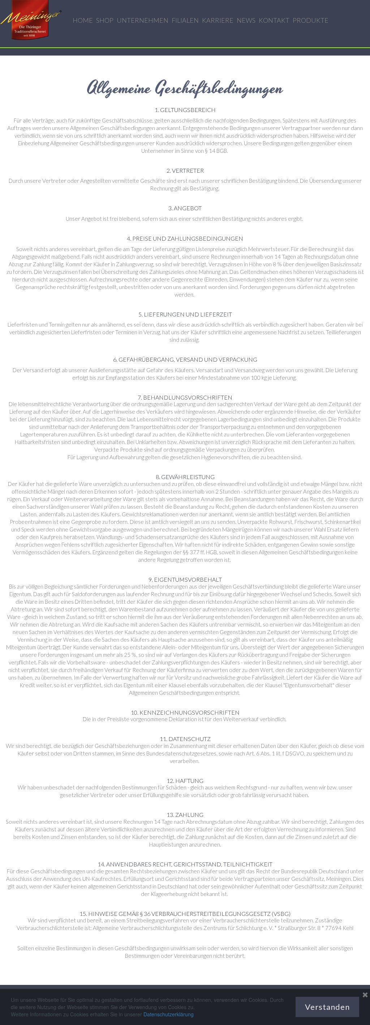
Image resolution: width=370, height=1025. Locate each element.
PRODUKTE (310, 20)
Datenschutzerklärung (168, 1014)
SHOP (104, 20)
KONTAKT (274, 20)
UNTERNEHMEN (142, 20)
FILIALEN (185, 20)
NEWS (246, 20)
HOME (83, 20)
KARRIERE (217, 20)
